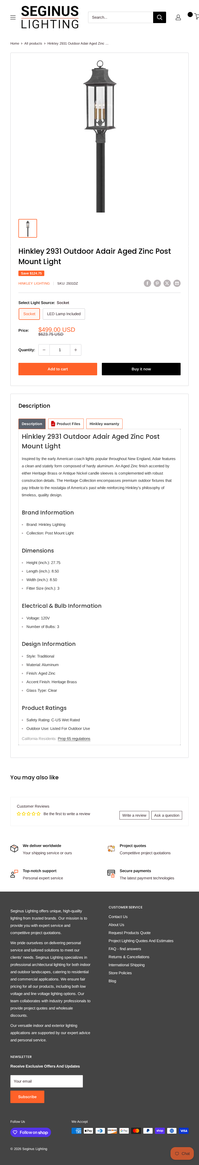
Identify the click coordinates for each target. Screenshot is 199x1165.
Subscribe (27, 1097)
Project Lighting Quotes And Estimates (141, 940)
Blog (112, 981)
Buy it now (141, 369)
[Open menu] (13, 17)
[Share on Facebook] (147, 283)
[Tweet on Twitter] (167, 283)
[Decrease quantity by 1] (44, 349)
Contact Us (118, 916)
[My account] (178, 17)
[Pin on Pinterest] (157, 283)
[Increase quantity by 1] (75, 349)
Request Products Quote (130, 932)
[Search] (159, 17)
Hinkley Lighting (34, 283)
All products (33, 43)
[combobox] (120, 17)
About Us (116, 924)
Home (14, 43)
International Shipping (127, 965)
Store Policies (120, 973)
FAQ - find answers (125, 949)
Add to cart (58, 369)
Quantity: (26, 350)
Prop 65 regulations (74, 738)
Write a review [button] (134, 815)
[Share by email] (177, 283)
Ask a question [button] (166, 815)
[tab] (32, 424)
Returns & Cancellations (129, 957)
